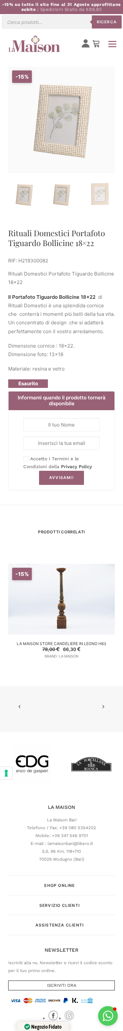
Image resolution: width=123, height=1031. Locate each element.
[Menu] (112, 44)
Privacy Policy (76, 466)
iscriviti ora (61, 985)
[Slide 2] (61, 194)
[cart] (96, 45)
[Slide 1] (24, 194)
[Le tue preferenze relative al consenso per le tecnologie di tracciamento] (6, 773)
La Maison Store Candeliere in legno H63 (61, 643)
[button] (108, 1016)
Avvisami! (61, 477)
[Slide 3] (98, 194)
